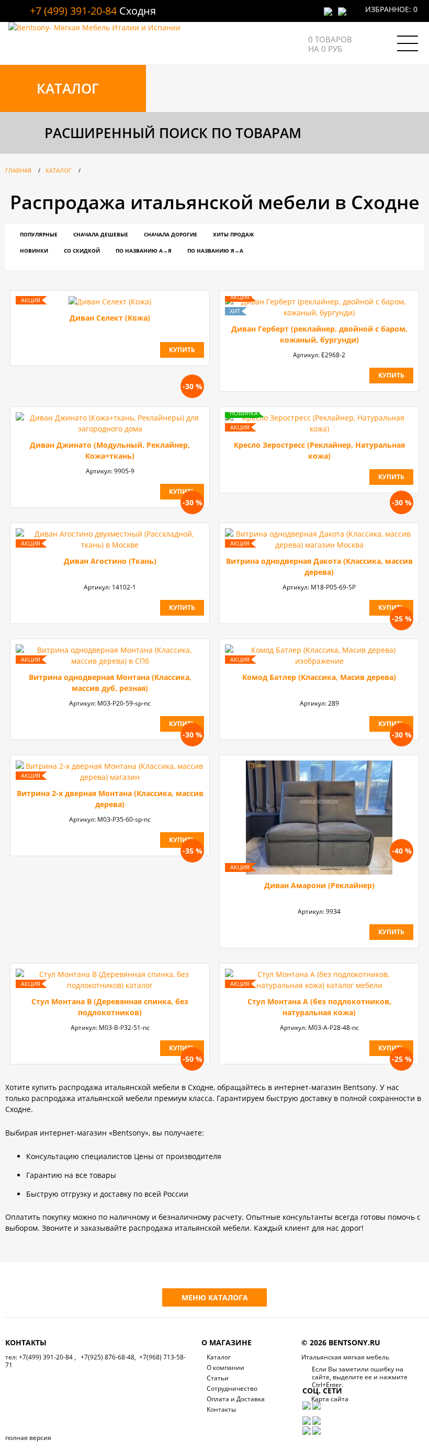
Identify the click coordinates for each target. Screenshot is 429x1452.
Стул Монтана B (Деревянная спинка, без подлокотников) (109, 1006)
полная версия (28, 1438)
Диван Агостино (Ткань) (110, 561)
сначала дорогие (170, 234)
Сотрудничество (232, 1388)
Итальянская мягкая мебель (345, 1357)
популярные (39, 234)
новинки (34, 250)
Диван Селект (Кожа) (110, 318)
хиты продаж (233, 234)
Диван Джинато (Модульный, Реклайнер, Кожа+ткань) (110, 450)
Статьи (218, 1378)
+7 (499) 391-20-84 (73, 11)
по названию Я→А (215, 250)
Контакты (221, 1409)
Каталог (59, 170)
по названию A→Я (144, 250)
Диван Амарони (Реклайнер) (319, 885)
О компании (225, 1367)
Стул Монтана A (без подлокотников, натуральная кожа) (319, 1006)
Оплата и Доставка (236, 1398)
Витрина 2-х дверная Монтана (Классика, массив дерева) (110, 798)
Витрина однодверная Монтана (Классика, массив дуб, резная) (110, 682)
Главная (18, 170)
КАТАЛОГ (68, 88)
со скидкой (82, 250)
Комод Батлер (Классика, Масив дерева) (319, 677)
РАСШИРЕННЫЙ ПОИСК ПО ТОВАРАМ (172, 132)
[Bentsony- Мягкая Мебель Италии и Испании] (94, 27)
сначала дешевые (100, 234)
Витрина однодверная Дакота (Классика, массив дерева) (319, 566)
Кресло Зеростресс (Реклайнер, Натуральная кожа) (319, 450)
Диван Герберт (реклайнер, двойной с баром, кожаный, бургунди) (319, 334)
